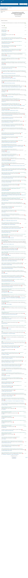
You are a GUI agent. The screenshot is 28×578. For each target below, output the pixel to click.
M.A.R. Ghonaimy (18, 228)
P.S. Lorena (17, 146)
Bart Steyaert (13, 224)
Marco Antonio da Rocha (13, 165)
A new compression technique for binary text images (9, 184)
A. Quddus (3, 185)
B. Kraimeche (4, 59)
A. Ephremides (4, 31)
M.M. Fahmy (9, 174)
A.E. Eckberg (7, 47)
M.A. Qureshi (7, 387)
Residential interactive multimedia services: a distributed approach (12, 357)
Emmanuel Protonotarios (17, 277)
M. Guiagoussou (4, 375)
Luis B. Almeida (13, 78)
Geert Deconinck (4, 370)
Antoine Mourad (4, 43)
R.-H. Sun (6, 68)
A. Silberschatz (10, 208)
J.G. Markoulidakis (4, 333)
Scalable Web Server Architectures (6, 42)
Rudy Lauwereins (9, 370)
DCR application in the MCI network (7, 417)
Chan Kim (3, 314)
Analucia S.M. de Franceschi (6, 165)
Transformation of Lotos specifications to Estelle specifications (11, 199)
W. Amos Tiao (4, 64)
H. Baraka (7, 200)
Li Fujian (3, 68)
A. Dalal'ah (6, 318)
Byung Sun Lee (11, 118)
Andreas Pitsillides (10, 96)
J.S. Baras (3, 204)
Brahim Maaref (4, 134)
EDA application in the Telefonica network (8, 426)
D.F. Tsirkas (9, 333)
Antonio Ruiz (14, 142)
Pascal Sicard (12, 134)
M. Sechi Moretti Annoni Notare (6, 146)
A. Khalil (3, 418)
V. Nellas (12, 454)
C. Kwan (3, 413)
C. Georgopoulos (8, 454)
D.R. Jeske (3, 387)
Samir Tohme (8, 343)
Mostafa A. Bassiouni (5, 268)
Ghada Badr (7, 190)
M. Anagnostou (10, 358)
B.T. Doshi (3, 297)
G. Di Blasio (10, 244)
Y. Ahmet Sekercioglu (5, 96)
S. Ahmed (14, 347)
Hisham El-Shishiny (5, 142)
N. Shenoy (3, 91)
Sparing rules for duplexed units (6, 386)
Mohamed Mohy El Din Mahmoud (6, 281)
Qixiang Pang (4, 232)
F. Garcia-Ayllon (4, 427)
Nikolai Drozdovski (4, 323)
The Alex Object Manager (5, 189)
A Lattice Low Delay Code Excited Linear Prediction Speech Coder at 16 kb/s (13, 177)
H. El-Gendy (3, 200)
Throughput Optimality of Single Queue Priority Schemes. (10, 223)
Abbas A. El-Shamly (15, 249)
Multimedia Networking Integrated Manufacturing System (10, 133)
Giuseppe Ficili (9, 160)
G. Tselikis (8, 105)
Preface (2, 25)
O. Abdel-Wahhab (4, 174)
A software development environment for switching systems (11, 117)
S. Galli (13, 244)
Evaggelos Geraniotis (11, 237)
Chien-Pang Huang (10, 430)
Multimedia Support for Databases (7, 207)
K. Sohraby (6, 347)
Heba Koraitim (4, 343)
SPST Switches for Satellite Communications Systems (9, 322)
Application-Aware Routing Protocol (7, 382)
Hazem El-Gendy (4, 115)
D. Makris (15, 105)
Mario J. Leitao (9, 78)
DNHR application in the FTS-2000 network (8, 408)
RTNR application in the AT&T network (7, 349)
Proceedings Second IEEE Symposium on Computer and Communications (12, 22)
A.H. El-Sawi (9, 446)
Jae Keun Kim (15, 314)
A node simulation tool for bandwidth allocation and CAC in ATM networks (13, 317)
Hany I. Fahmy (4, 304)
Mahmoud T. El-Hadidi (5, 220)
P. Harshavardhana (12, 297)
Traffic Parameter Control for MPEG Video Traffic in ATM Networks (12, 441)
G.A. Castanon (4, 292)
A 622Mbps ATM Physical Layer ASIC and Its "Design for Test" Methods (12, 313)
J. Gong (16, 297)
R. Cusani (7, 244)
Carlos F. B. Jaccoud (9, 39)
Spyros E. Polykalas (10, 110)
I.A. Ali (3, 446)
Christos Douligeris (9, 304)
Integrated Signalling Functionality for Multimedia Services (10, 104)
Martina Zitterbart (9, 391)
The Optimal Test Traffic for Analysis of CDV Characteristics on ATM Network (13, 71)
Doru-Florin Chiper (4, 273)
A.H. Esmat (11, 228)
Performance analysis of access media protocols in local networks (11, 227)
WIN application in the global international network (9, 412)
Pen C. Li (3, 255)
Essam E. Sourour (4, 260)
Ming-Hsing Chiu (10, 268)
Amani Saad (3, 190)
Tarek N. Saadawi (10, 170)
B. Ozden (3, 208)
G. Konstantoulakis (19, 105)
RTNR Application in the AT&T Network (7, 434)
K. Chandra (3, 47)
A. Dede (3, 358)
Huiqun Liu (8, 43)
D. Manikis (23, 105)
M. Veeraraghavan (4, 383)
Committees (3, 27)
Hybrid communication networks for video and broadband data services (12, 203)
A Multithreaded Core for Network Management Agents (10, 154)
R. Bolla (3, 318)
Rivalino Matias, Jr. (4, 155)
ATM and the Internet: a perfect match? (7, 34)
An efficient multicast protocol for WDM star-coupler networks (11, 429)
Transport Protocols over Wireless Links (7, 390)
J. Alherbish (3, 264)
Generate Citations (4, 9)
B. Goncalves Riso (13, 146)
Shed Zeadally (4, 138)
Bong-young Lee (9, 73)
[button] (26, 5)
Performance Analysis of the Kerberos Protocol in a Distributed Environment (13, 218)
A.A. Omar (14, 228)
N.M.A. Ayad (3, 215)
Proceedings (4, 7)
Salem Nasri (8, 134)
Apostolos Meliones (5, 277)
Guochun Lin (4, 101)
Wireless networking (4, 30)
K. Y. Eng (12, 383)
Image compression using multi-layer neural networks (10, 173)
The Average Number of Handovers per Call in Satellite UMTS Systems (12, 332)
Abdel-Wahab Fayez (9, 115)
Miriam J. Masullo (10, 142)
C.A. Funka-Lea (7, 297)
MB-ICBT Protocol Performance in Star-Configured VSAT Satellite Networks (13, 342)
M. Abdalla (10, 264)
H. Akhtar (3, 309)
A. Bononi (11, 292)
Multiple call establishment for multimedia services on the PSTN (11, 361)
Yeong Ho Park (7, 314)
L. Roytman (17, 347)
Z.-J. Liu (11, 68)
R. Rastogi (6, 208)
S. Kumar (3, 404)
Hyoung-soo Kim (4, 73)
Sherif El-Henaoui (4, 442)
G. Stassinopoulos (4, 105)
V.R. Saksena (4, 35)
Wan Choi (7, 118)
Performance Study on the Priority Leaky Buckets (9, 231)
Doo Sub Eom (11, 314)
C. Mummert (4, 409)
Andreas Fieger (4, 391)
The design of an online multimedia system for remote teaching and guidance (13, 128)
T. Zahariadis (6, 358)
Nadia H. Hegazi (11, 220)
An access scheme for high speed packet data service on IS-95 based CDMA (13, 403)
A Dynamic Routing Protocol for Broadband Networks (9, 445)
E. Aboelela (3, 354)
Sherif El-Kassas (5, 195)
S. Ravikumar (23, 297)
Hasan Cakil (12, 343)
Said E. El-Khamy (4, 249)
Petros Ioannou (10, 450)
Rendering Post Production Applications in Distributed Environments (12, 276)
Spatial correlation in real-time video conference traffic (10, 346)
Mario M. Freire (4, 286)
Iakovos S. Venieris (15, 110)
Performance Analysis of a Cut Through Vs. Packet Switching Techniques (12, 214)
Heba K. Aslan (15, 220)
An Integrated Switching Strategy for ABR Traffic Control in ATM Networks (13, 449)
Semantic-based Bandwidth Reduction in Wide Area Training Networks (12, 267)
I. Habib (12, 347)
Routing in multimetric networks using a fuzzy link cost (10, 353)
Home (1, 7)
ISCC (7, 7)
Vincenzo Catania (4, 160)
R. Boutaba (8, 375)
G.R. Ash (3, 350)
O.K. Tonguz (8, 292)
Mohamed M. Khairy (5, 237)
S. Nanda (6, 404)
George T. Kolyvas (4, 110)
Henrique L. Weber (19, 165)
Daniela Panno (13, 160)
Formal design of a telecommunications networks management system (12, 145)
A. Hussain (3, 347)
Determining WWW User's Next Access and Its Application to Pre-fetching (13, 38)
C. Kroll (3, 130)
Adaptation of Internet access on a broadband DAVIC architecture (11, 453)
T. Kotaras (11, 105)
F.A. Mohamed (8, 215)
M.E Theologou (13, 333)
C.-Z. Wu (9, 68)
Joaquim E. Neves (4, 78)
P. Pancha (9, 383)
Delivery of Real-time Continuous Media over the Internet (10, 50)
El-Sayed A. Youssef (9, 249)
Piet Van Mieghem (4, 224)
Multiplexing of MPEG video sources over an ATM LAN (9, 58)
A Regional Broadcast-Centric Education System (8, 137)
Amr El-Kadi (13, 281)
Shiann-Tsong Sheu (5, 430)
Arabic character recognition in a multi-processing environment (11, 263)
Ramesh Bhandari (4, 379)
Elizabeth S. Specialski (10, 155)
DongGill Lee (4, 118)
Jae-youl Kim (13, 73)
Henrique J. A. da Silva (10, 286)
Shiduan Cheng (8, 232)
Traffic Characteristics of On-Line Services (8, 46)
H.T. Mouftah (6, 446)
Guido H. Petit (9, 224)
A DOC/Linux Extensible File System (7, 280)
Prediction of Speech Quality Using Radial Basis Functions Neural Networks (13, 169)
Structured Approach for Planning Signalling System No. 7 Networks (12, 121)
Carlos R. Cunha (4, 39)
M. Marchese (9, 318)
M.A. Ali (10, 347)
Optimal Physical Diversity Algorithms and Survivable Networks (11, 378)
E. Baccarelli (3, 244)
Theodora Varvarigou (11, 277)
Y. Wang (4, 298)
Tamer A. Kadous (9, 260)
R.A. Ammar (7, 264)
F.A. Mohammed (4, 228)
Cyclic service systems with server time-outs (8, 67)
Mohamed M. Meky (5, 170)
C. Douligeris (7, 354)
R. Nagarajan (19, 297)
